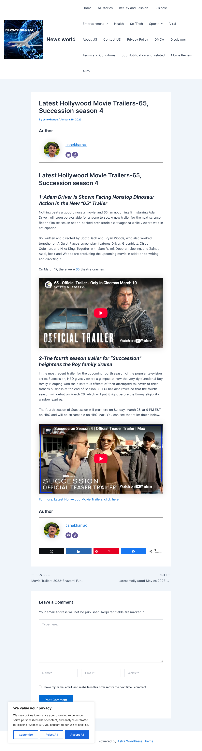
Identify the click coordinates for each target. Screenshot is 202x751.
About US (90, 39)
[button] (106, 24)
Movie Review (181, 55)
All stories (105, 8)
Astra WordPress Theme (135, 741)
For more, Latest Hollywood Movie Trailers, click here (79, 499)
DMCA (159, 39)
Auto (86, 71)
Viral (172, 24)
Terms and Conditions (99, 55)
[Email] (68, 155)
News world (61, 39)
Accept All (77, 734)
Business (160, 8)
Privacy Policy (137, 39)
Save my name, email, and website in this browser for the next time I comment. (95, 687)
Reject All (52, 734)
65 (78, 269)
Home (87, 8)
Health (119, 24)
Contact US (112, 39)
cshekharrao (76, 144)
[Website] (75, 155)
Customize (26, 734)
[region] (51, 722)
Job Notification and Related (143, 55)
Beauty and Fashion (133, 8)
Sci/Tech (136, 24)
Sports (154, 24)
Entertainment (93, 24)
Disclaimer (178, 39)
